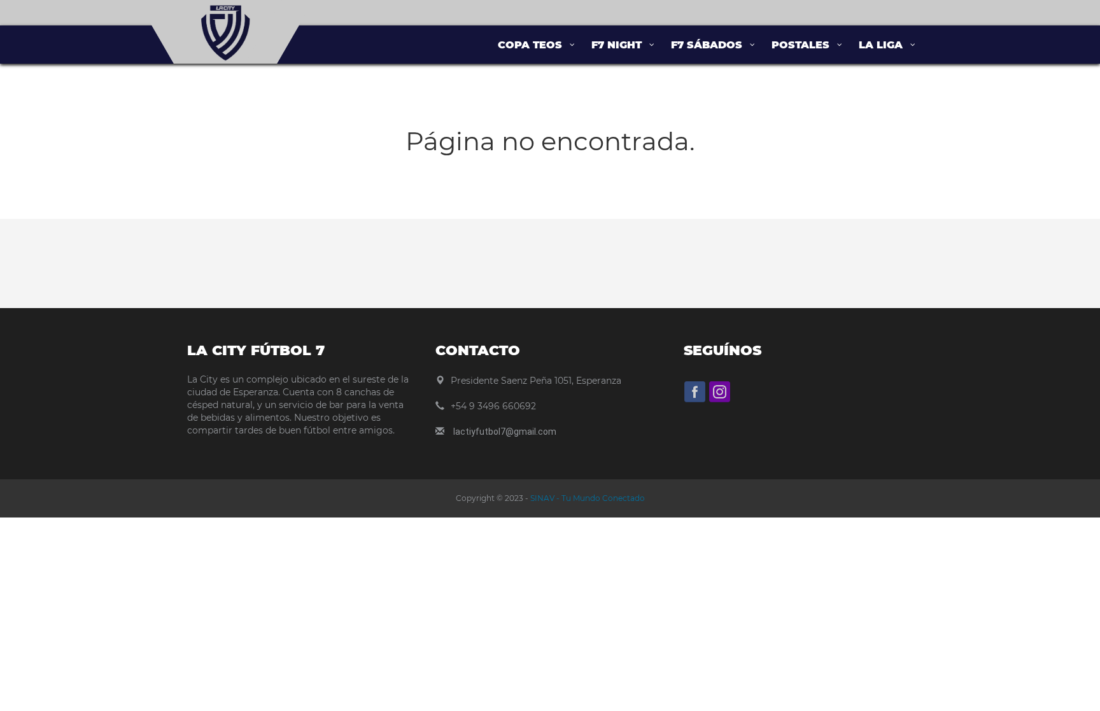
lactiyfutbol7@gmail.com (504, 431)
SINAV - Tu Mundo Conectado (586, 498)
